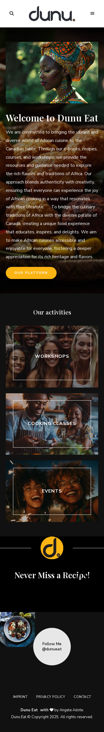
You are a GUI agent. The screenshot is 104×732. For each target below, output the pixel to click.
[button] (31, 273)
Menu (92, 13)
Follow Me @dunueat (52, 646)
